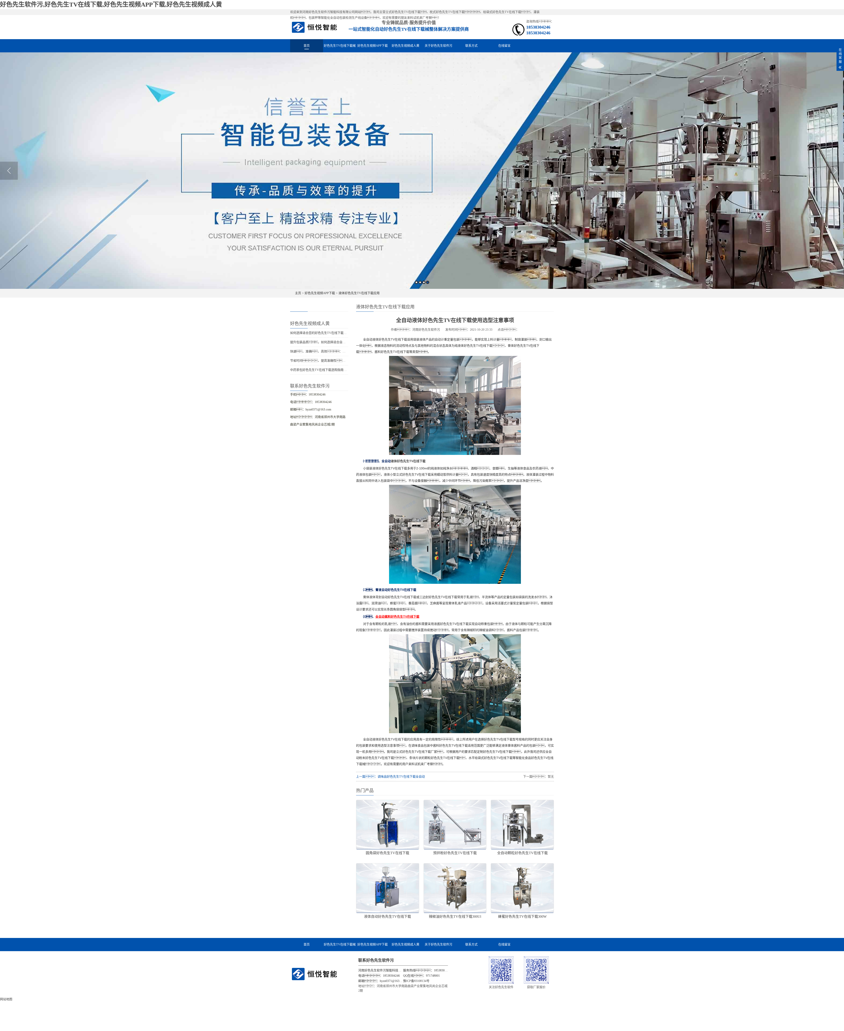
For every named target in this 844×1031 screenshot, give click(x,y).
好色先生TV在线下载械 (340, 45)
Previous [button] (9, 171)
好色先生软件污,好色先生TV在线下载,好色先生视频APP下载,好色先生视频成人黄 (111, 4)
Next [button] (835, 171)
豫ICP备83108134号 (416, 981)
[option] (422, 170)
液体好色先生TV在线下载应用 (359, 293)
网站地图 (6, 999)
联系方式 (471, 45)
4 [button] (427, 282)
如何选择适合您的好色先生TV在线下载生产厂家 (323, 333)
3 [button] (424, 282)
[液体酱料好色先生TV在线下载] (455, 454)
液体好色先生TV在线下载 (408, 461)
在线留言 (504, 45)
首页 (307, 45)
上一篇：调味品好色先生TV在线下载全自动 (390, 776)
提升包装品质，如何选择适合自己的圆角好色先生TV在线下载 (337, 342)
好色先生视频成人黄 (405, 45)
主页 (298, 293)
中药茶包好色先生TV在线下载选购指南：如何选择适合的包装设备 (340, 370)
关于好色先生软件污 (438, 45)
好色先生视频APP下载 (372, 45)
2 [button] (420, 282)
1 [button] (416, 282)
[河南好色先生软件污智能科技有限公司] (314, 27)
